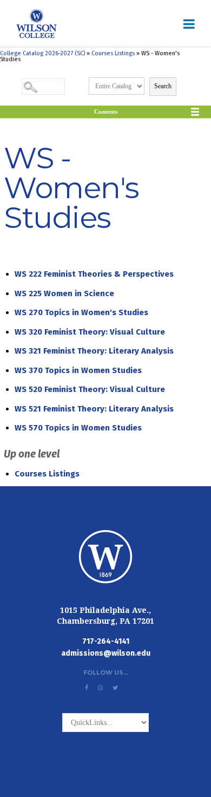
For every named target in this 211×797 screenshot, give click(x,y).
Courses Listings (113, 53)
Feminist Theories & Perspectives (94, 274)
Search (163, 86)
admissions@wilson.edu (105, 653)
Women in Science (64, 293)
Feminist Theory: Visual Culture (90, 332)
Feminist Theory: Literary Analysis (94, 351)
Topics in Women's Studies (81, 312)
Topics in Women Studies (78, 370)
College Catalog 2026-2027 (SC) (42, 53)
